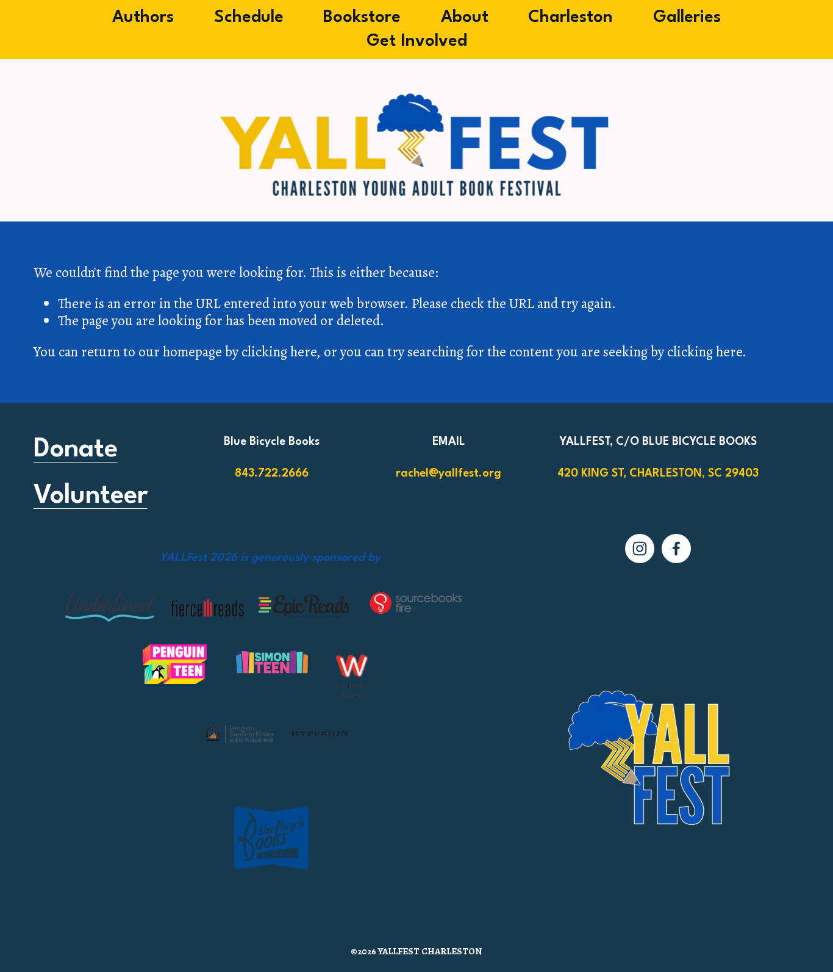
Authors (143, 17)
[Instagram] (639, 548)
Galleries (687, 17)
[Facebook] (676, 548)
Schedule (249, 17)
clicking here (278, 351)
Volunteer (91, 496)
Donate (76, 450)
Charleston (570, 17)
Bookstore (362, 17)
